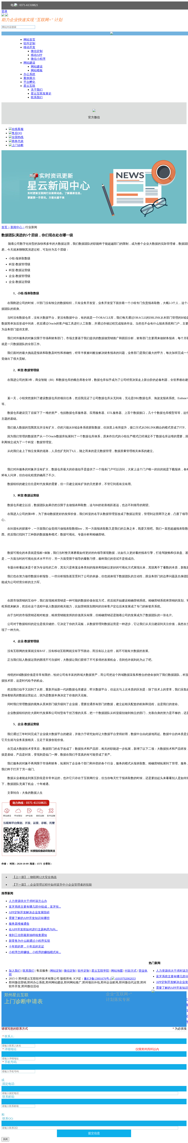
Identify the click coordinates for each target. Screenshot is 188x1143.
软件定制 (29, 43)
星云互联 (29, 85)
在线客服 (18, 129)
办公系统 (29, 74)
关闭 (5, 1139)
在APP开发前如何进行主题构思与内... (33, 929)
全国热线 (18, 137)
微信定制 (37, 51)
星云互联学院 (100, 970)
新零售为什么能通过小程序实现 (29, 940)
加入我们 (15, 970)
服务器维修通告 (19, 923)
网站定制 (56, 970)
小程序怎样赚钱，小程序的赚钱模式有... (35, 952)
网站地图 (117, 970)
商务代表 (18, 141)
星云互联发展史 (41, 93)
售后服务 (42, 970)
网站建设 (29, 62)
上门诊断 (18, 145)
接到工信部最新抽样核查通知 (28, 935)
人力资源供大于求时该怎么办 (28, 901)
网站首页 (29, 39)
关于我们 (37, 89)
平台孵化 (29, 81)
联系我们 (37, 97)
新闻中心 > (17, 227)
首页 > (5, 227)
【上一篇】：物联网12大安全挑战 (34, 877)
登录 (4, 11)
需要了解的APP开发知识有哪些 (29, 918)
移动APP (36, 54)
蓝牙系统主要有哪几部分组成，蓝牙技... (35, 906)
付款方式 (131, 970)
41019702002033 (125, 978)
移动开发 (29, 47)
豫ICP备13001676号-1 (97, 978)
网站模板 (37, 70)
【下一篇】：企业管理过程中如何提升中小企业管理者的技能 (52, 884)
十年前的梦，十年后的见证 (26, 946)
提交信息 (94, 1133)
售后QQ (17, 133)
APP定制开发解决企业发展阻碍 (29, 912)
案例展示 (29, 78)
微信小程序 (38, 58)
